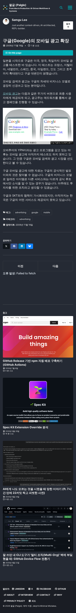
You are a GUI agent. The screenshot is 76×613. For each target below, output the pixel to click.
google (34, 212)
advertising (20, 212)
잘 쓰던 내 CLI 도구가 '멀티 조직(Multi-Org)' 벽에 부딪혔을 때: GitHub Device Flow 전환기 (37, 557)
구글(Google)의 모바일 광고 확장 (36, 40)
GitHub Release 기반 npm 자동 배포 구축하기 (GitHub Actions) (32, 362)
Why (59, 595)
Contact (44, 595)
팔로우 (68, 25)
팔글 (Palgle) (29, 7)
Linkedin (19, 589)
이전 (20, 266)
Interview (27, 595)
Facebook (45, 589)
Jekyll (35, 606)
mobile (46, 212)
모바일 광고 (10, 93)
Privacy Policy (15, 601)
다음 (55, 266)
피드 (33, 601)
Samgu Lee (19, 20)
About (10, 595)
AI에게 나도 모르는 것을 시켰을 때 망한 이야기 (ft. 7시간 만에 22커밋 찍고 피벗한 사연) (37, 491)
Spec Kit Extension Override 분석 (25, 427)
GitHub (61, 589)
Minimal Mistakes (48, 606)
